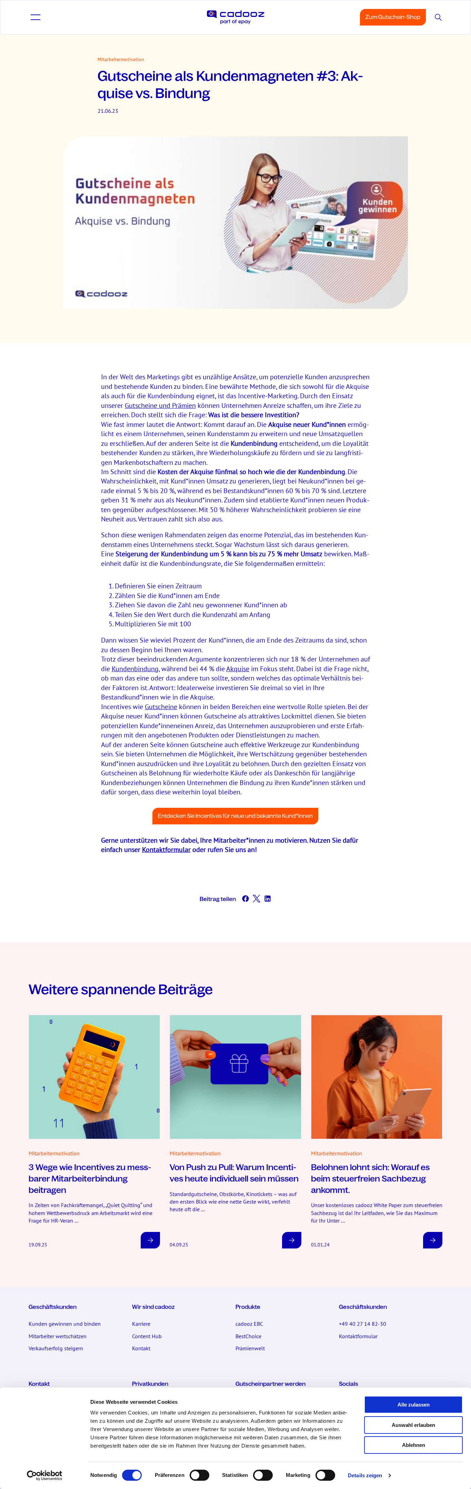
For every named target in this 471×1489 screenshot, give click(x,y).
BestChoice (248, 1336)
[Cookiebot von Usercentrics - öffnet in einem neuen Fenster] (44, 1475)
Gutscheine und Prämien (160, 405)
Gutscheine (161, 706)
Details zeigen (365, 1475)
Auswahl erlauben (413, 1425)
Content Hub (147, 1336)
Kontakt (141, 1348)
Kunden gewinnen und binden (65, 1323)
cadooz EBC (249, 1323)
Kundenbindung (135, 668)
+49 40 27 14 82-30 (362, 1323)
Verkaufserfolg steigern (56, 1348)
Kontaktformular (166, 849)
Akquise (237, 668)
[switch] (199, 1475)
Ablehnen (413, 1445)
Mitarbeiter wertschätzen (58, 1336)
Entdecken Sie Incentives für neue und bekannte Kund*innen (235, 816)
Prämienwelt (250, 1348)
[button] (35, 17)
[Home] (236, 17)
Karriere (141, 1323)
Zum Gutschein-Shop (392, 17)
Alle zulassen (414, 1405)
